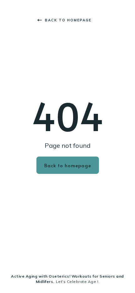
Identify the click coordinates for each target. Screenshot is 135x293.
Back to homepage (68, 20)
